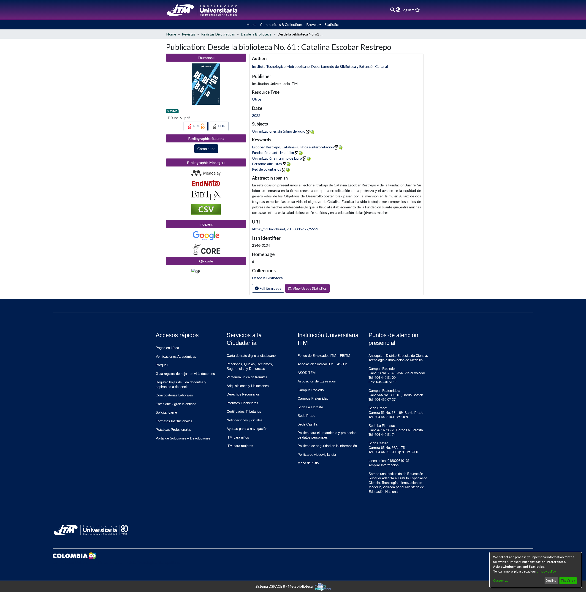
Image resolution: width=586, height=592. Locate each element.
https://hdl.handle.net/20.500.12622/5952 (285, 229)
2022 (256, 115)
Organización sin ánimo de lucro (277, 158)
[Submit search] (392, 10)
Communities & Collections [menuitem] (281, 24)
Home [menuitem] (251, 24)
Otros (256, 99)
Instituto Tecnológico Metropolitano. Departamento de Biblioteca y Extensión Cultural (320, 66)
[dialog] (535, 569)
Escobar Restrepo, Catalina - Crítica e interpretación (293, 147)
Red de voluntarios (266, 169)
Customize (500, 580)
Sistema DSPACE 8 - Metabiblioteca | (285, 586)
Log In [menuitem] (406, 10)
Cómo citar (206, 148)
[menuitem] (398, 10)
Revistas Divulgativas (218, 34)
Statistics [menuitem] (332, 24)
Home (171, 34)
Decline (551, 580)
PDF (197, 126)
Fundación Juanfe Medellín (273, 152)
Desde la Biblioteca (256, 34)
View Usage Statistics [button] (309, 288)
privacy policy (546, 571)
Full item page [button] (270, 288)
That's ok (568, 580)
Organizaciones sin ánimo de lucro (278, 131)
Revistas (188, 34)
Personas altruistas (267, 163)
